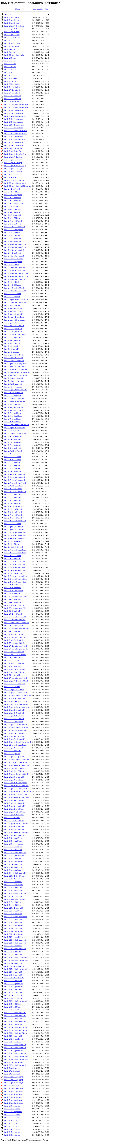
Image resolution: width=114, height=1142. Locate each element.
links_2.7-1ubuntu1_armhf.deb (15, 244)
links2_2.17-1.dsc (10, 61)
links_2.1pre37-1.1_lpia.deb (14, 323)
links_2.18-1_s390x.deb (12, 454)
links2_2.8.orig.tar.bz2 (12, 1074)
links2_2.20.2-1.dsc (11, 78)
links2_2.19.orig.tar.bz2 (12, 1109)
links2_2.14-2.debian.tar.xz (13, 145)
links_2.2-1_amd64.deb (12, 404)
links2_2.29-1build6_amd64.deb (15, 1030)
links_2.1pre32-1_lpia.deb (13, 308)
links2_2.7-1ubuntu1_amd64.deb (15, 678)
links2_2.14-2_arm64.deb (13, 870)
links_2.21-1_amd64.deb (12, 495)
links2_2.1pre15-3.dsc (11, 17)
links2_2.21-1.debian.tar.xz (13, 128)
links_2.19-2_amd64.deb (12, 503)
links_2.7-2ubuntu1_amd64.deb (15, 291)
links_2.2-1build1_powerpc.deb (15, 433)
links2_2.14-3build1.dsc (12, 87)
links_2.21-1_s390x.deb (12, 524)
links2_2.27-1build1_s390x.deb (15, 1045)
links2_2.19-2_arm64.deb (13, 914)
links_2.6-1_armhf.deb (12, 233)
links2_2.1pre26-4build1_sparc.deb (16, 765)
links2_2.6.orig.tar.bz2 (12, 1068)
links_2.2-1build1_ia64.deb (13, 547)
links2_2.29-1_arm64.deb (13, 1010)
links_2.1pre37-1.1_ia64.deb (14, 529)
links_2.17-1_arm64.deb (12, 445)
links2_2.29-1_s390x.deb (13, 1042)
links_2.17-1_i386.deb (12, 463)
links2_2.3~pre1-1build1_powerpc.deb (17, 695)
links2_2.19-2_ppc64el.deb (13, 986)
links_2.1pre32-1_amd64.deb (14, 355)
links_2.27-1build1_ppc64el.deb (15, 576)
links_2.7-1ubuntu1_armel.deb (14, 256)
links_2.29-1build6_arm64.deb (14, 532)
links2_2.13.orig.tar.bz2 (12, 1123)
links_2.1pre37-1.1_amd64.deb (15, 366)
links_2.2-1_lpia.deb (11, 346)
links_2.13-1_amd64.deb (12, 337)
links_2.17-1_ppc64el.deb (13, 515)
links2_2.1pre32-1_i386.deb (14, 663)
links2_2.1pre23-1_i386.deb (14, 771)
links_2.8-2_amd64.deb (12, 209)
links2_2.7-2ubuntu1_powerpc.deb (16, 628)
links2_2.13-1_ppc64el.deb (13, 925)
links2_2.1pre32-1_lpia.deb (13, 634)
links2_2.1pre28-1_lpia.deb (13, 748)
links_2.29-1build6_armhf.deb (14, 477)
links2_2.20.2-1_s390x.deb (13, 934)
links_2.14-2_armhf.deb (12, 241)
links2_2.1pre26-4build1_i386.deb (16, 774)
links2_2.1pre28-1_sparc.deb (14, 777)
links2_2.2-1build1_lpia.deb (14, 605)
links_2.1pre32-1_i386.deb (13, 311)
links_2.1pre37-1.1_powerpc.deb (15, 375)
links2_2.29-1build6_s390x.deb (15, 1053)
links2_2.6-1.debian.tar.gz (13, 148)
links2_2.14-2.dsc (10, 70)
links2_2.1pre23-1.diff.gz (13, 160)
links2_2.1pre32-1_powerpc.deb (15, 692)
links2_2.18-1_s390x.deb (13, 998)
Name (17, 9)
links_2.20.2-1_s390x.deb (13, 451)
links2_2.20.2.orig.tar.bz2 (13, 1112)
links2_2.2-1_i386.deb (12, 687)
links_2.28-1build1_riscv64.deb (15, 492)
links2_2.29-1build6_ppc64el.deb (15, 1065)
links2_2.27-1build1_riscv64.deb (15, 969)
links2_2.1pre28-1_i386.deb (14, 780)
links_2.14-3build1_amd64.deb (15, 334)
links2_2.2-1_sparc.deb (12, 675)
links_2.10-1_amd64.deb (12, 212)
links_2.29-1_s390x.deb (12, 556)
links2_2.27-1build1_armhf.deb (15, 940)
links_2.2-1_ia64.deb (11, 544)
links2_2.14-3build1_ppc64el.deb (15, 960)
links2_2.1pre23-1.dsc (11, 20)
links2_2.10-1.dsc (10, 58)
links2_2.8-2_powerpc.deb (13, 591)
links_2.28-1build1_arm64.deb (14, 538)
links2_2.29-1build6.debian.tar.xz (15, 139)
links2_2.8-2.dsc (9, 49)
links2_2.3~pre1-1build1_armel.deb (16, 623)
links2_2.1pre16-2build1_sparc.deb (16, 707)
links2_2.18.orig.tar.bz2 (12, 1135)
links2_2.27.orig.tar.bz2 (12, 1117)
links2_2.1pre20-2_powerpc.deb (15, 783)
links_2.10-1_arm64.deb (12, 201)
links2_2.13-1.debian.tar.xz (13, 142)
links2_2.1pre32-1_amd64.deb (14, 710)
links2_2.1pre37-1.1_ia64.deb (14, 812)
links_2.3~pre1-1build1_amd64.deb (16, 425)
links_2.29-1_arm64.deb (12, 541)
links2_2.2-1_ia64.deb (12, 818)
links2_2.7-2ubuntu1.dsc (12, 90)
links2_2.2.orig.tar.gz (11, 1085)
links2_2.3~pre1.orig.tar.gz (13, 1088)
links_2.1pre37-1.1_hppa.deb (14, 410)
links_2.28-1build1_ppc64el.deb (15, 579)
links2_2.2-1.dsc (9, 40)
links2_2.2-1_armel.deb (12, 666)
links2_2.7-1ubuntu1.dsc (12, 93)
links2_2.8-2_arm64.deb (12, 585)
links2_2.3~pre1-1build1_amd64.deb (17, 759)
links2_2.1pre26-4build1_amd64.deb (17, 797)
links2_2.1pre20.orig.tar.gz (13, 1097)
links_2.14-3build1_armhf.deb (14, 227)
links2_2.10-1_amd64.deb (13, 850)
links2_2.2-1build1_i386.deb (14, 719)
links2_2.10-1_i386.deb (12, 858)
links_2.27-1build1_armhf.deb (14, 480)
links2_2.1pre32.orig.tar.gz (13, 1077)
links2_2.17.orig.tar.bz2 (12, 1132)
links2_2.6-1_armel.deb (12, 599)
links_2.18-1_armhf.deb (12, 419)
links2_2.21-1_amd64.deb (13, 972)
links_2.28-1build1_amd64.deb (15, 553)
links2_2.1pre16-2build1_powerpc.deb (17, 742)
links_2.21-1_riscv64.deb (13, 416)
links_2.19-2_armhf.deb (12, 422)
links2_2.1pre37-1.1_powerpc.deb (16, 704)
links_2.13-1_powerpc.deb (13, 230)
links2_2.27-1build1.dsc (12, 99)
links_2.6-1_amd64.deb (12, 282)
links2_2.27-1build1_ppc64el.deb (15, 1056)
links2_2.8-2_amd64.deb (12, 611)
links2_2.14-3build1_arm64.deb (15, 873)
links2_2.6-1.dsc (9, 52)
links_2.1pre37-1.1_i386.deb (14, 326)
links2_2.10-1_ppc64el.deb (13, 861)
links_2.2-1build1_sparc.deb (14, 381)
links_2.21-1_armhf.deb (12, 396)
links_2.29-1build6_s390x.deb (14, 570)
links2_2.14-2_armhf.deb (13, 867)
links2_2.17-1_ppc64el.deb (13, 1039)
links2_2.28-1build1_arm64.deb (15, 1021)
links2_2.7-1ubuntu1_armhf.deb (15, 608)
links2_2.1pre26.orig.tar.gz (13, 1100)
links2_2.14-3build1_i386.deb (14, 899)
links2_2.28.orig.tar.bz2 (12, 1120)
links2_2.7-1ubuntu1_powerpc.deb (16, 649)
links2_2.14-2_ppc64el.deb (13, 931)
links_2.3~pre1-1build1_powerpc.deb (17, 372)
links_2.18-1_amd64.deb (12, 500)
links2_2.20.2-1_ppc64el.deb (14, 978)
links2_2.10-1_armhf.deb (13, 838)
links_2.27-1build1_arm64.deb (14, 535)
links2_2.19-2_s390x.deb (13, 928)
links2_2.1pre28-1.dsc (11, 23)
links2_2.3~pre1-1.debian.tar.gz (15, 183)
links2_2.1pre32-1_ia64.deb (14, 809)
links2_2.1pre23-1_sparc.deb (14, 757)
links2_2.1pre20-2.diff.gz (13, 157)
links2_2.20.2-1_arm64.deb (13, 908)
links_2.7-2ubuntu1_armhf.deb (15, 247)
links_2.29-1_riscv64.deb (13, 489)
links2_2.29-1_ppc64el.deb (13, 1062)
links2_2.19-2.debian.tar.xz (13, 122)
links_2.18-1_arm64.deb (12, 448)
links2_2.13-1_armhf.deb (13, 864)
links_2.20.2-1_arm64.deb (13, 436)
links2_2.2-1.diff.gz (11, 174)
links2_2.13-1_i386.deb (12, 902)
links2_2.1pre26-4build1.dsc (14, 26)
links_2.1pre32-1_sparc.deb (13, 314)
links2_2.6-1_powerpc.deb (13, 626)
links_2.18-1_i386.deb (12, 465)
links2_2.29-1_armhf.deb (13, 946)
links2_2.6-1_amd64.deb (12, 658)
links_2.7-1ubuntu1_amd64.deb (15, 302)
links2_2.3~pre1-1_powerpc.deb (15, 730)
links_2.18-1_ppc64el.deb (13, 518)
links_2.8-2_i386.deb (11, 206)
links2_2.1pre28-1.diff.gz (13, 163)
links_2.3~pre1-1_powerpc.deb (15, 401)
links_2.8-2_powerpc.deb (13, 195)
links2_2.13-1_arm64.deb (13, 847)
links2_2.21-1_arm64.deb (13, 911)
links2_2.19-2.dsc (10, 72)
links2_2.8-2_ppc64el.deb (13, 614)
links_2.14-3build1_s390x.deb (14, 270)
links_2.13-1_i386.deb (12, 297)
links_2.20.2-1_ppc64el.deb (13, 506)
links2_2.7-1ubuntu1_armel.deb (15, 617)
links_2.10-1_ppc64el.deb (13, 221)
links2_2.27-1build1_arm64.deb (15, 1013)
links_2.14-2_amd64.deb (12, 340)
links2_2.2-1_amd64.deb (12, 751)
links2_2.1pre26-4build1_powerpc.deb (17, 791)
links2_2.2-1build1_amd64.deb (15, 745)
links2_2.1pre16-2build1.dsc (14, 29)
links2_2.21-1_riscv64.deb (13, 885)
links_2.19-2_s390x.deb (12, 460)
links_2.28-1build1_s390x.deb (14, 564)
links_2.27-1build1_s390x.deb (14, 561)
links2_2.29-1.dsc (10, 81)
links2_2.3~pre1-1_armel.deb (14, 637)
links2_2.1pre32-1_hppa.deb (14, 733)
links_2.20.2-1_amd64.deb (13, 486)
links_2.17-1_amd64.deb (12, 497)
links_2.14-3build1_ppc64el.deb (15, 369)
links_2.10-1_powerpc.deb (13, 203)
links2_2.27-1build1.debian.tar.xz (15, 131)
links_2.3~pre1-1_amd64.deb (14, 428)
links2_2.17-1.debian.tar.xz (13, 113)
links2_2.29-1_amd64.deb (13, 1036)
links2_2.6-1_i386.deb (12, 631)
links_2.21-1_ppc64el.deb (13, 509)
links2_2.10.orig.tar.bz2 (12, 1106)
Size (46, 9)
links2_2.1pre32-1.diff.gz (13, 169)
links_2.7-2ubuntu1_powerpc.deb (16, 276)
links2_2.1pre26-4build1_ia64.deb (16, 832)
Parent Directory (9, 14)
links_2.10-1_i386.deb (12, 218)
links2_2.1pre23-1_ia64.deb (14, 829)
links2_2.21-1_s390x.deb (13, 992)
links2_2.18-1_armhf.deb (13, 963)
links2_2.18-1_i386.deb (12, 1007)
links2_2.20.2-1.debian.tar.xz (14, 125)
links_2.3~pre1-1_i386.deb (13, 358)
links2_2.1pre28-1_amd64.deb (14, 806)
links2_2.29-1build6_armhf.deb (15, 943)
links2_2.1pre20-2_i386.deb (14, 716)
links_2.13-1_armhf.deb (12, 238)
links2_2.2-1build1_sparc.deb (14, 698)
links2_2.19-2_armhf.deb (13, 888)
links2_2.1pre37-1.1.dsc (12, 43)
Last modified (38, 9)
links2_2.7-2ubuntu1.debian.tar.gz (16, 104)
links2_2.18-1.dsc (10, 67)
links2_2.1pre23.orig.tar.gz (13, 1091)
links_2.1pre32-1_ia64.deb (13, 527)
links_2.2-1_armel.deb (12, 343)
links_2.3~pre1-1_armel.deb (14, 317)
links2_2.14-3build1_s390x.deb (15, 893)
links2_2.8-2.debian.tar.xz (13, 102)
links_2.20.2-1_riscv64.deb (13, 393)
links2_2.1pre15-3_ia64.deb (14, 815)
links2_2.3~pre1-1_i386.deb (14, 690)
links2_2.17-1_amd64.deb (13, 1019)
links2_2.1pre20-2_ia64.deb (14, 826)
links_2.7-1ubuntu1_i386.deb (14, 279)
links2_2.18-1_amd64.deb (13, 1024)
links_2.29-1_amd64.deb (12, 559)
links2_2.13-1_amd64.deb (13, 920)
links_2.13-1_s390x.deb (12, 294)
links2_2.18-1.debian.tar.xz (13, 119)
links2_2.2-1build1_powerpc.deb (15, 762)
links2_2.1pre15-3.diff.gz (13, 151)
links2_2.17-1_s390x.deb (13, 995)
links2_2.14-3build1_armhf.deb (15, 853)
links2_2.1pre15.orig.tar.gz (13, 1083)
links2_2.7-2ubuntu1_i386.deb (14, 620)
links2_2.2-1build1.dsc (12, 38)
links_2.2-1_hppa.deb (11, 430)
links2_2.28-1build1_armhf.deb (15, 949)
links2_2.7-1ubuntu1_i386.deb (14, 643)
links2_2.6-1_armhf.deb (12, 602)
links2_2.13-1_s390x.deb (13, 896)
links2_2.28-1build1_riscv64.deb (15, 957)
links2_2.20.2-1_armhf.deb (13, 879)
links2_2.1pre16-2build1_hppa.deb (16, 786)
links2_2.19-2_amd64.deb (13, 975)
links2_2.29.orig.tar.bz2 (12, 1126)
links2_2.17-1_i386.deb (12, 1004)
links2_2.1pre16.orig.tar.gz (13, 1094)
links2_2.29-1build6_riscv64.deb (15, 1001)
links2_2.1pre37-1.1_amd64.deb (15, 725)
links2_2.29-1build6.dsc (12, 96)
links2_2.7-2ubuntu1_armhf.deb (15, 596)
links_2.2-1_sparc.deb (11, 349)
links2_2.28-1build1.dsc (12, 84)
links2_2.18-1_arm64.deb (13, 989)
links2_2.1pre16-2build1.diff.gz (15, 154)
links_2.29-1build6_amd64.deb (15, 567)
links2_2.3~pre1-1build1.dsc (14, 55)
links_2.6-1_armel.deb (12, 235)
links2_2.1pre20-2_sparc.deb (14, 736)
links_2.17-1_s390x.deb (12, 457)
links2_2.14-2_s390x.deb (13, 890)
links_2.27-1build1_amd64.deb (15, 550)
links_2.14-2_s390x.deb (12, 285)
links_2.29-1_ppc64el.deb (13, 573)
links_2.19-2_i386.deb (12, 468)
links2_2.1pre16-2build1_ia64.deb (16, 823)
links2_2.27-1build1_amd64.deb (15, 1027)
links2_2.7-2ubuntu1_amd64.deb (15, 646)
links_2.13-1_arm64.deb (12, 224)
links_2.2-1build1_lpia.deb (13, 259)
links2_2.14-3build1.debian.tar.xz (15, 116)
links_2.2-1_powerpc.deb (13, 387)
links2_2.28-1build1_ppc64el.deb (15, 1059)
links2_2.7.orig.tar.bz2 (12, 1071)
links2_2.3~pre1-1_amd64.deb (14, 768)
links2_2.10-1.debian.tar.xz (13, 110)
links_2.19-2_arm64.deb (12, 442)
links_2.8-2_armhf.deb (12, 192)
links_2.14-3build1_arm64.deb (14, 250)
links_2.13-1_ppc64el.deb (13, 329)
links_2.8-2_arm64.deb (12, 189)
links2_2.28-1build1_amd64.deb (15, 1033)
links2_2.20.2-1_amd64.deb (14, 966)
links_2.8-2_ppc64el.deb (12, 215)
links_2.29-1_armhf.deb (12, 471)
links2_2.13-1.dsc (10, 64)
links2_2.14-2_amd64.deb (13, 922)
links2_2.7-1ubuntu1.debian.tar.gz (16, 107)
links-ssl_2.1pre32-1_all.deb (14, 180)
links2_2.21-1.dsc (10, 75)
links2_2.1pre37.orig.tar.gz (13, 1080)
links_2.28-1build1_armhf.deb (14, 474)
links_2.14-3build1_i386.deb (14, 288)
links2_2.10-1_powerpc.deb (14, 844)
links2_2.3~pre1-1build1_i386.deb (16, 727)
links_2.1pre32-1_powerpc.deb (15, 364)
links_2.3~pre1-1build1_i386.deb (15, 390)
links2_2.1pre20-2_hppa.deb (14, 800)
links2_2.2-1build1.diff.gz (13, 177)
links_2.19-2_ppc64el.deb (13, 512)
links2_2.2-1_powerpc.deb (13, 722)
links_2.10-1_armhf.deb (12, 198)
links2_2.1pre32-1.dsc (11, 35)
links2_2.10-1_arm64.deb (13, 841)
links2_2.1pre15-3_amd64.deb (14, 713)
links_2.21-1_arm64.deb (12, 439)
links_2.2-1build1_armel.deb (14, 361)
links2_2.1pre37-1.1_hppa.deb (14, 739)
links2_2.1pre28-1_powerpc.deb (15, 794)
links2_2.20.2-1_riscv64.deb (14, 876)
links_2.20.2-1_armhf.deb (13, 384)
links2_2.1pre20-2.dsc (11, 32)
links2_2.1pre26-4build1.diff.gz (15, 166)
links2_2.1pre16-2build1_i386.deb (16, 681)
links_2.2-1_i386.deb (11, 352)
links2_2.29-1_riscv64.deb (13, 937)
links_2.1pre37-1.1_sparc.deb (14, 320)
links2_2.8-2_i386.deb (12, 594)
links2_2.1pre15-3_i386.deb (14, 672)
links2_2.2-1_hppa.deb (12, 754)
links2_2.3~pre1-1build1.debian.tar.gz (17, 186)
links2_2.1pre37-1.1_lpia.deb (14, 640)
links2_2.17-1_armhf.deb (13, 954)
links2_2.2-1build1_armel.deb (14, 684)
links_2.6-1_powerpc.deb (13, 262)
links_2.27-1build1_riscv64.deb (15, 483)
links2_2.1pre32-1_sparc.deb (14, 652)
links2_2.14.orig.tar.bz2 (12, 1129)
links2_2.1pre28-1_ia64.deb (14, 835)
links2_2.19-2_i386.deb (12, 952)
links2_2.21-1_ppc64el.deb (13, 984)
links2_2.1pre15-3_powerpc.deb (15, 701)
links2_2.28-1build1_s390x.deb (15, 1048)
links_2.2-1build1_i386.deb (13, 378)
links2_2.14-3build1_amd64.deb (15, 917)
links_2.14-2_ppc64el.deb (13, 332)
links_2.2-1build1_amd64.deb (14, 398)
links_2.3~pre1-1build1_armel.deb (16, 300)
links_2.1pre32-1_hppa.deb (13, 407)
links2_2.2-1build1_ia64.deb (14, 821)
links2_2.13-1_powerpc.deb (14, 855)
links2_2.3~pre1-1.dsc (12, 46)
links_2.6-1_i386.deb (11, 265)
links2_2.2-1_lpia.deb (11, 660)
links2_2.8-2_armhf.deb (12, 588)
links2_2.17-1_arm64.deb (13, 981)
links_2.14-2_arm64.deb (12, 253)
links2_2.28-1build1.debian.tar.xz (15, 134)
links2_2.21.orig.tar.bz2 (12, 1115)
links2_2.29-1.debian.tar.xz (13, 136)
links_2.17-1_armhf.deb (12, 413)
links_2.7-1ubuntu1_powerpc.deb (16, 273)
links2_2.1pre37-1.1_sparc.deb (15, 655)
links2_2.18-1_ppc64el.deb (13, 1051)
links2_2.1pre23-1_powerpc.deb (15, 789)
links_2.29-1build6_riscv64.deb (15, 521)
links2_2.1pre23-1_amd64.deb (14, 803)
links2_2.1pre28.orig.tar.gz (13, 1103)
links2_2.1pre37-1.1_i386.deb (14, 669)
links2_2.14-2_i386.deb (12, 905)
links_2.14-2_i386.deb (12, 305)
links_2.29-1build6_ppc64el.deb (15, 582)
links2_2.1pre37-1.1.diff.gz (13, 171)
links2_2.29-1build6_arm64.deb (15, 1016)
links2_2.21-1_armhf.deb (13, 882)
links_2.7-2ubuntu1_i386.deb (14, 267)
